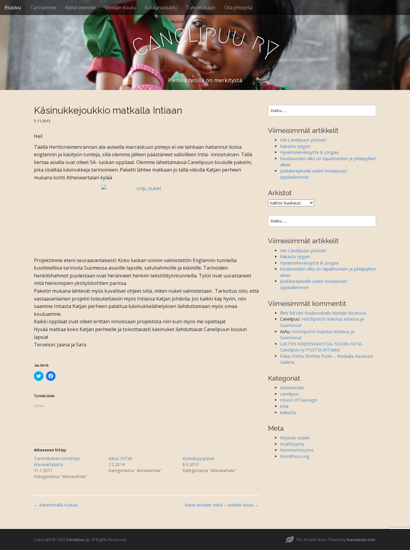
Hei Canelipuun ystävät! (303, 140)
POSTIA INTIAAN (323, 350)
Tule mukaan (201, 7)
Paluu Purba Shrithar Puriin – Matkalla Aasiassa (326, 356)
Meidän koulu (120, 7)
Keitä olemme (80, 7)
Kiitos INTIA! (120, 458)
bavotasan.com (361, 539)
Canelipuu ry (77, 539)
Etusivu (13, 7)
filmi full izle (291, 313)
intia (284, 406)
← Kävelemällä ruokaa (55, 505)
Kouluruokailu (161, 7)
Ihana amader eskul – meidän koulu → (222, 505)
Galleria (287, 362)
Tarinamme (43, 7)
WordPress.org (294, 456)
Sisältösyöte (292, 444)
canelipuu (289, 394)
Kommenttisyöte (297, 450)
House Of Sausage (298, 400)
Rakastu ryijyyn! (295, 146)
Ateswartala (292, 387)
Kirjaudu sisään (295, 438)
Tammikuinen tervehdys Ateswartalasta (57, 461)
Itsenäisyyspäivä (198, 458)
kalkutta (288, 412)
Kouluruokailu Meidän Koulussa (335, 313)
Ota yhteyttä (238, 7)
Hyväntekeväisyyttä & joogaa (309, 152)
